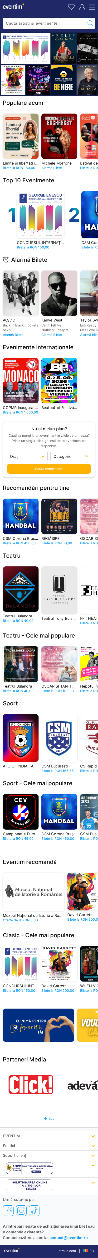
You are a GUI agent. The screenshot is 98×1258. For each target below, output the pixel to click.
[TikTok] (34, 1210)
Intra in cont (67, 1251)
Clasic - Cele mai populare (38, 935)
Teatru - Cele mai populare (39, 635)
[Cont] (82, 7)
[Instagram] (21, 1210)
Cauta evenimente (49, 469)
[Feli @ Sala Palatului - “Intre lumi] (63, 48)
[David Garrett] (13, 80)
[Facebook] (8, 1210)
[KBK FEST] (38, 80)
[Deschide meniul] (91, 7)
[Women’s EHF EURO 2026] (63, 80)
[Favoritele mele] (71, 6)
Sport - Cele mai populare (37, 783)
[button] (49, 1118)
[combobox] (44, 23)
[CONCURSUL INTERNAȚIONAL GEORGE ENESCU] (25, 48)
